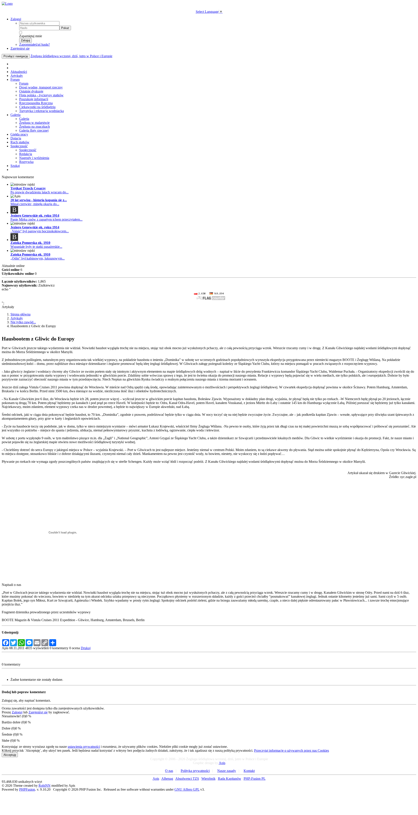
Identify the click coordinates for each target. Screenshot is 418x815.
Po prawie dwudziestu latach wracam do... (39, 192)
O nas (169, 771)
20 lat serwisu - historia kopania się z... (38, 200)
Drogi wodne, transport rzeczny (41, 87)
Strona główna (20, 314)
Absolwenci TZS (187, 778)
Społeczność (19, 146)
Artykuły (16, 75)
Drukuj (86, 648)
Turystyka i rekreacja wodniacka (41, 111)
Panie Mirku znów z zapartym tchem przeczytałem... (46, 219)
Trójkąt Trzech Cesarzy (28, 188)
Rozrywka (26, 162)
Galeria (15, 115)
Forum (15, 79)
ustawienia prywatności (84, 746)
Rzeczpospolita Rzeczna (36, 103)
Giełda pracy (19, 134)
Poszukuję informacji (33, 99)
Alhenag (167, 778)
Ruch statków (19, 142)
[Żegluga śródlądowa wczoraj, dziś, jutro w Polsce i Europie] (7, 3)
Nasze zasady (226, 771)
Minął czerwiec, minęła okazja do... (34, 204)
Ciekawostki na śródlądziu (37, 107)
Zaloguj (15, 19)
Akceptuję (9, 754)
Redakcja (25, 154)
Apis (222, 763)
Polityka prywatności (195, 771)
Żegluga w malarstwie (34, 122)
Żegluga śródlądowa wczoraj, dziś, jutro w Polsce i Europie (71, 56)
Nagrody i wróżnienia (34, 158)
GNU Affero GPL (186, 789)
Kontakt (249, 771)
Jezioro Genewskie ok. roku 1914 (34, 215)
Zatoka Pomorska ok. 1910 (30, 243)
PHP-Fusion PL (255, 778)
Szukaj (15, 166)
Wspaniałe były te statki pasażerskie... (36, 246)
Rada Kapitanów (229, 778)
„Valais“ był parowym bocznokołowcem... (39, 231)
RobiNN (45, 785)
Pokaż (65, 28)
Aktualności (18, 72)
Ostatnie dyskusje (31, 91)
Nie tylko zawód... (23, 322)
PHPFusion (27, 789)
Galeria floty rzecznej (34, 130)
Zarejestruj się (20, 48)
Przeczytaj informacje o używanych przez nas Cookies (291, 750)
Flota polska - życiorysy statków (41, 95)
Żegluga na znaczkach (34, 126)
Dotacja (15, 138)
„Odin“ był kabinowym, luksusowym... (37, 258)
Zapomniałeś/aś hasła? (34, 44)
